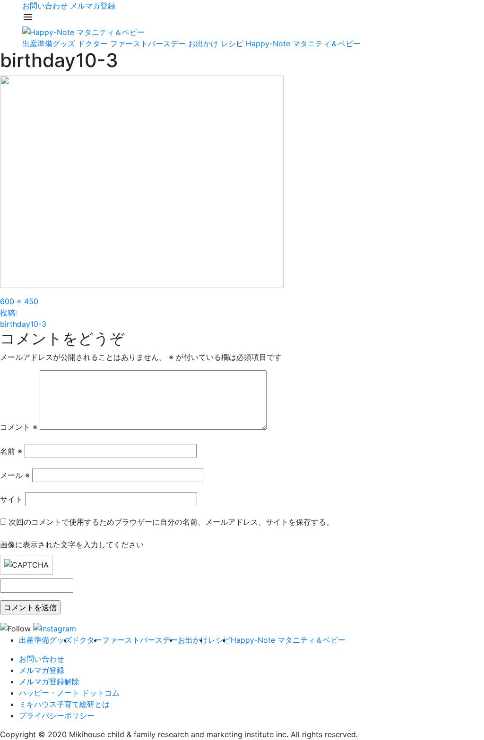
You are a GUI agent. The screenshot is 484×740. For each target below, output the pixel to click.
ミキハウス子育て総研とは (64, 704)
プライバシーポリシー (57, 715)
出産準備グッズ (48, 43)
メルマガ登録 (92, 5)
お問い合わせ (45, 5)
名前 (11, 451)
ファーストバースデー (148, 43)
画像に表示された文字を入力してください (72, 544)
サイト (11, 499)
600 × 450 (19, 301)
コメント (18, 427)
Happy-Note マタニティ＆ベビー (303, 43)
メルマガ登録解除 (49, 681)
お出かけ (203, 43)
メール (15, 475)
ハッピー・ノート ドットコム (69, 692)
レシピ (232, 43)
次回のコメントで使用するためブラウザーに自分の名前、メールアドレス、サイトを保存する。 (171, 522)
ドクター (93, 43)
